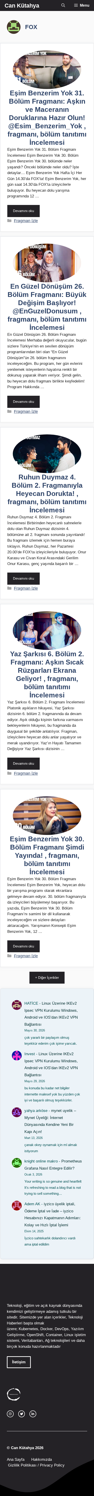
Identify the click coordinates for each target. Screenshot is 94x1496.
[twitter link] (21, 1413)
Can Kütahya (22, 5)
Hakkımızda (41, 1459)
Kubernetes (28, 1329)
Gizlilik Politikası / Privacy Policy (36, 1465)
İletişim (19, 1362)
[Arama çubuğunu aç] (63, 5)
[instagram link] (10, 1413)
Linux (68, 1335)
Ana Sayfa (15, 1459)
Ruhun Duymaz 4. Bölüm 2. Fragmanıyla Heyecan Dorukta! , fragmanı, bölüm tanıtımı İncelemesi (47, 493)
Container (54, 1335)
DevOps (62, 1329)
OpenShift (35, 1335)
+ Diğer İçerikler (47, 977)
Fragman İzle (26, 220)
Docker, (47, 1329)
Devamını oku (23, 211)
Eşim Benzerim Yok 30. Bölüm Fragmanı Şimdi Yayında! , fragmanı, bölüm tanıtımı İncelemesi (47, 855)
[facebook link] (32, 1413)
